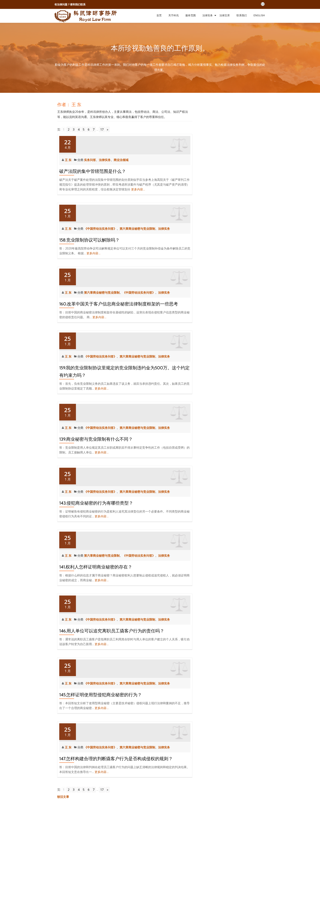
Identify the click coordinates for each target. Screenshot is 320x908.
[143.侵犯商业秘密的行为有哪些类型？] (124, 476)
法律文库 (224, 15)
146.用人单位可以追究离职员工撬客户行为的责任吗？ (111, 630)
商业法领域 (121, 160)
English (259, 15)
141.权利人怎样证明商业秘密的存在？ (95, 567)
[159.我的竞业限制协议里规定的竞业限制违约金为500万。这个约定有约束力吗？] (124, 341)
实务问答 (90, 160)
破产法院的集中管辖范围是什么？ (92, 171)
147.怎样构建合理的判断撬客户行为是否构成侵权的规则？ (116, 758)
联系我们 (241, 15)
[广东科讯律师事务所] (86, 16)
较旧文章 (63, 797)
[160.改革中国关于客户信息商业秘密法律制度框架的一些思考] (124, 277)
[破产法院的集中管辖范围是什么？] (124, 145)
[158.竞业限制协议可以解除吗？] (124, 213)
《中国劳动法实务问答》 (100, 229)
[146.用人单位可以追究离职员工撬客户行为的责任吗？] (124, 604)
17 (102, 129)
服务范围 (190, 15)
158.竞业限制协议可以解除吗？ (89, 240)
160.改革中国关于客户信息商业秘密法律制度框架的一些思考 (118, 304)
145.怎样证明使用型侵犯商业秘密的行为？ (100, 694)
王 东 (68, 160)
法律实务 (207, 15)
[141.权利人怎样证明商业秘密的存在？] (124, 540)
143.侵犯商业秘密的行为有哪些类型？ (96, 503)
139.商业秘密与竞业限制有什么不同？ (96, 439)
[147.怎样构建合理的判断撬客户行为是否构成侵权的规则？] (124, 732)
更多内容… (138, 189)
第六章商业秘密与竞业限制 (137, 229)
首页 (159, 15)
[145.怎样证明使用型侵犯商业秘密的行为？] (124, 668)
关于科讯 (173, 15)
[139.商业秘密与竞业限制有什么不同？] (124, 412)
